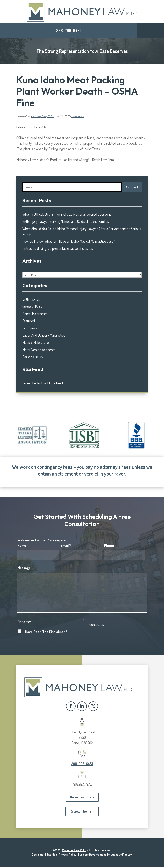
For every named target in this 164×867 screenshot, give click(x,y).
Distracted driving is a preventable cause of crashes (57, 248)
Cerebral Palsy (32, 306)
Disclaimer (24, 621)
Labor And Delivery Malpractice (43, 335)
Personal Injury (32, 357)
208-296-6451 (68, 30)
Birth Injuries (31, 299)
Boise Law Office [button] (82, 797)
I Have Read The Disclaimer (45, 632)
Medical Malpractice (35, 342)
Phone (109, 545)
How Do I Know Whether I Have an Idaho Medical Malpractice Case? (68, 241)
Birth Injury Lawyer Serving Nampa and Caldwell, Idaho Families (65, 221)
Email (66, 545)
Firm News (77, 116)
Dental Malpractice (34, 313)
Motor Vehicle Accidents (38, 349)
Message (24, 568)
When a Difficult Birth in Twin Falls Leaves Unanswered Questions (66, 214)
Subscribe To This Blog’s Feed (42, 383)
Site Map (51, 854)
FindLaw (127, 854)
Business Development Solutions (98, 854)
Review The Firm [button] (82, 811)
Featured (28, 321)
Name (21, 545)
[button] (150, 31)
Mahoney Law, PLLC (42, 116)
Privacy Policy (67, 854)
